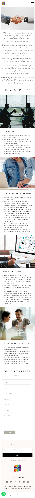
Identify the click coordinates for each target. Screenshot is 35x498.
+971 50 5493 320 (25, 486)
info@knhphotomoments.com (20, 488)
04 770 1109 (15, 486)
